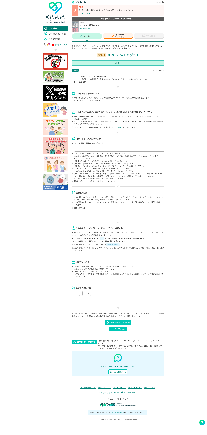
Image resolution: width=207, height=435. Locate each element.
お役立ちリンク (104, 388)
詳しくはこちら (84, 13)
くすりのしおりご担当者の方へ (112, 392)
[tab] (87, 36)
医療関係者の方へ (88, 388)
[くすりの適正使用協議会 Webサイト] (55, 22)
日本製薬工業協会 (118, 413)
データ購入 (132, 392)
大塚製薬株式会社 (85, 28)
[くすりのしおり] (79, 2)
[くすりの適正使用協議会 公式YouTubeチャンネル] (53, 45)
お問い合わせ (149, 388)
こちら (118, 127)
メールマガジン (119, 388)
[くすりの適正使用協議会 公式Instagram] (49, 45)
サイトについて (135, 388)
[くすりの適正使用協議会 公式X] (45, 45)
